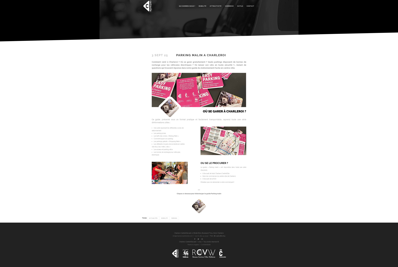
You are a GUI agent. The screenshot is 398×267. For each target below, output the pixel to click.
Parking (174, 218)
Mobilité (164, 218)
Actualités (153, 218)
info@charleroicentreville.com (183, 236)
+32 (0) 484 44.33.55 (201, 236)
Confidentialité (206, 244)
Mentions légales (193, 244)
